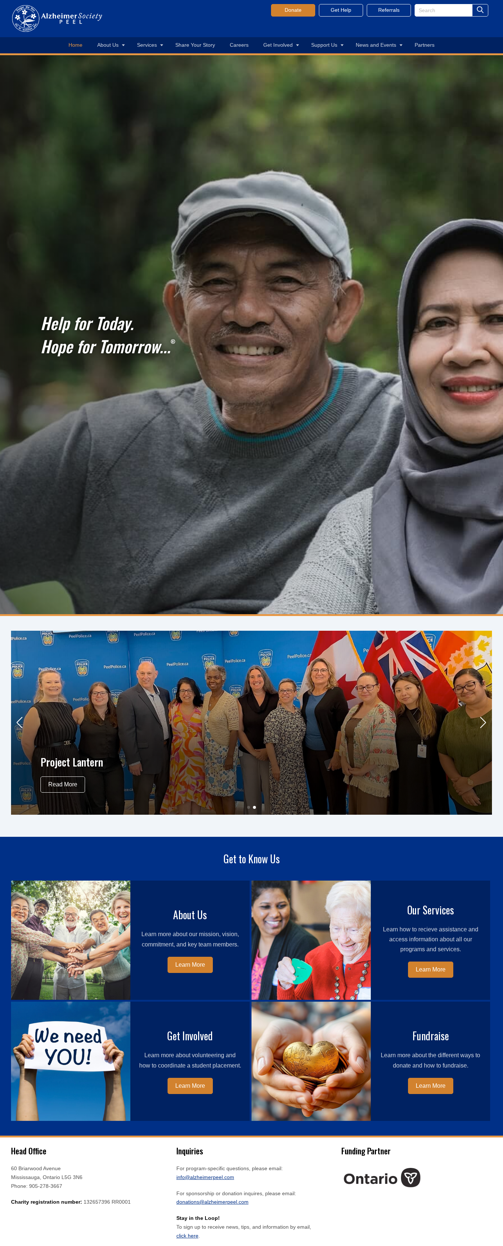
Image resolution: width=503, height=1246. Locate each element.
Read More (62, 784)
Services (147, 45)
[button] (20, 723)
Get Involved (278, 45)
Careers (239, 45)
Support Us (324, 45)
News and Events (376, 45)
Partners (425, 45)
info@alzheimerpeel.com (205, 1177)
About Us (108, 45)
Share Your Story (195, 45)
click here (187, 1236)
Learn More (190, 965)
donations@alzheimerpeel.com (212, 1202)
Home (75, 45)
